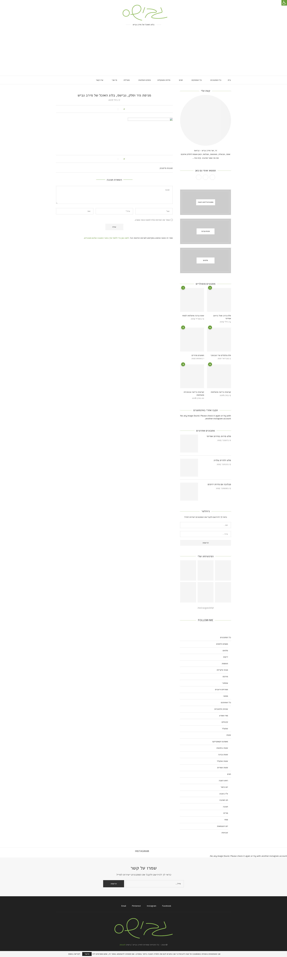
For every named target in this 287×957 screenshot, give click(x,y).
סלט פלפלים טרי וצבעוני (221, 355)
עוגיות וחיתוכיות (221, 709)
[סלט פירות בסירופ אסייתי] (189, 444)
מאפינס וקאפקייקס (220, 741)
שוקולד (225, 728)
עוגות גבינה (223, 754)
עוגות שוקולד (222, 761)
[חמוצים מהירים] (192, 339)
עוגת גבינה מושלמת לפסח (193, 315)
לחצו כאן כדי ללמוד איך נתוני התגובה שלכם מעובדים (106, 238)
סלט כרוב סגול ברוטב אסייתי (222, 317)
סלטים (225, 650)
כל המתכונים (215, 80)
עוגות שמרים (222, 767)
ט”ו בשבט (224, 793)
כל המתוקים (197, 80)
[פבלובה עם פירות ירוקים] (189, 492)
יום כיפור (224, 787)
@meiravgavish (205, 608)
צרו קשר (99, 80)
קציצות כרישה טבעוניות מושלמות (194, 393)
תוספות (225, 663)
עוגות (228, 735)
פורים (225, 813)
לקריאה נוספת (74, 954)
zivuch (123, 944)
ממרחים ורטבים (221, 689)
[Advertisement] (143, 53)
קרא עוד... (196, 158)
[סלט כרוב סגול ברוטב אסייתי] (219, 300)
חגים (181, 80)
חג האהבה (223, 800)
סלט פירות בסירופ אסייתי (219, 436)
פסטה (225, 696)
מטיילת (127, 80)
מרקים (225, 676)
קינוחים (225, 722)
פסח (226, 819)
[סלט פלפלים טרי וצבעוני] (219, 339)
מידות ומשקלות (163, 80)
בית (229, 80)
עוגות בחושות (222, 748)
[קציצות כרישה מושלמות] (219, 376)
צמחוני (225, 683)
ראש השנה (223, 780)
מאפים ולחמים (222, 644)
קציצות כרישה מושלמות (221, 392)
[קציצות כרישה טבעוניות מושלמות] (192, 376)
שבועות (225, 832)
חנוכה (225, 806)
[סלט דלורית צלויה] (189, 468)
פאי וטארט (223, 715)
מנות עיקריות (222, 669)
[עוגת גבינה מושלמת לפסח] (192, 300)
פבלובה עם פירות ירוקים (219, 484)
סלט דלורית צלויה (222, 460)
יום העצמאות (222, 826)
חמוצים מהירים (198, 355)
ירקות (225, 657)
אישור (86, 954)
